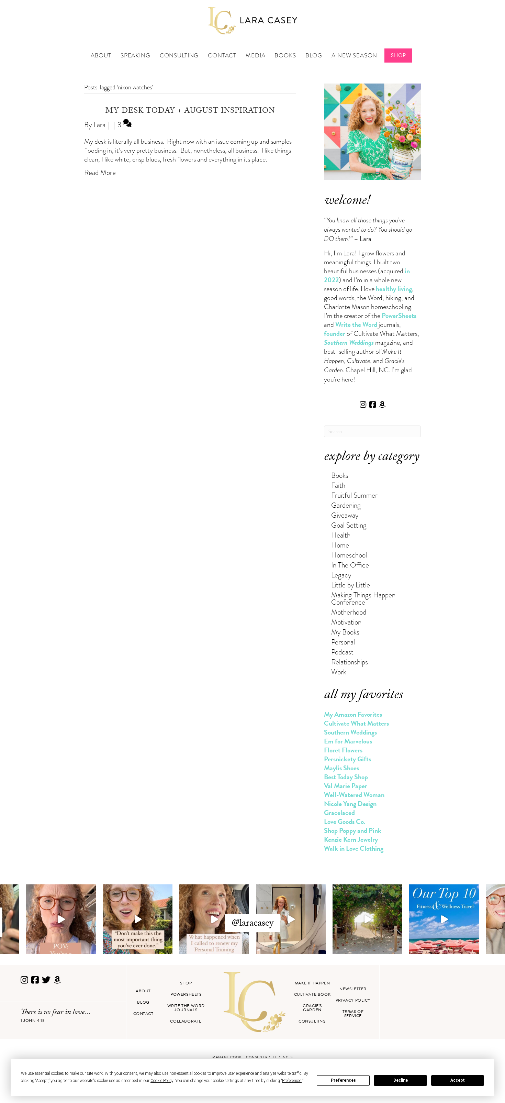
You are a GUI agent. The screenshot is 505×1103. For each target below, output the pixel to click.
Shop (398, 55)
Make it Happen (312, 983)
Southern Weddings (350, 732)
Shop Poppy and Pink (352, 830)
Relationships (349, 662)
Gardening (346, 505)
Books (285, 55)
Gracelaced (339, 812)
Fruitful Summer (354, 495)
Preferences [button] (292, 1080)
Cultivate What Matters (356, 723)
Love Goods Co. (345, 821)
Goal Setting (349, 525)
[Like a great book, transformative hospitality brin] (291, 919)
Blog (313, 55)
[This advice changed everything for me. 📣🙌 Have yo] (137, 919)
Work (338, 672)
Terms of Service (353, 1013)
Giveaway (344, 515)
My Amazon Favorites (353, 714)
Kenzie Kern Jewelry (351, 839)
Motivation (346, 622)
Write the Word (356, 324)
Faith (338, 485)
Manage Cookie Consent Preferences (252, 1057)
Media (255, 55)
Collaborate (186, 1021)
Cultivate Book (312, 994)
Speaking (135, 55)
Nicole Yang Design (350, 803)
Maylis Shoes (341, 768)
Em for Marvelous (348, 741)
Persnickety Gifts (347, 759)
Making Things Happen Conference (363, 598)
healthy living (394, 289)
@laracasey (252, 924)
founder (334, 333)
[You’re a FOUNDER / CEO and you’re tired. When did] (61, 919)
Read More (100, 172)
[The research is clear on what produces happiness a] (367, 919)
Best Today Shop (346, 777)
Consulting (179, 55)
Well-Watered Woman (354, 795)
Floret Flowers (343, 750)
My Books (345, 632)
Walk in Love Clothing (353, 848)
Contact (222, 55)
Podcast (342, 652)
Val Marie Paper (345, 786)
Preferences (343, 1080)
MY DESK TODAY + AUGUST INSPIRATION (189, 111)
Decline (400, 1080)
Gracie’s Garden (312, 1008)
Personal (343, 642)
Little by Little (350, 585)
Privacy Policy (353, 1000)
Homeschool (349, 555)
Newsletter (353, 989)
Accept (457, 1080)
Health (340, 535)
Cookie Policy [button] (161, 1080)
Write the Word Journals (186, 1008)
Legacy (341, 575)
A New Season (354, 55)
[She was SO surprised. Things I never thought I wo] (214, 919)
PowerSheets (399, 315)
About (101, 55)
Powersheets (186, 994)
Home (340, 545)
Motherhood (348, 612)
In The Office (350, 565)
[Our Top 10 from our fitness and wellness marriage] (444, 919)
